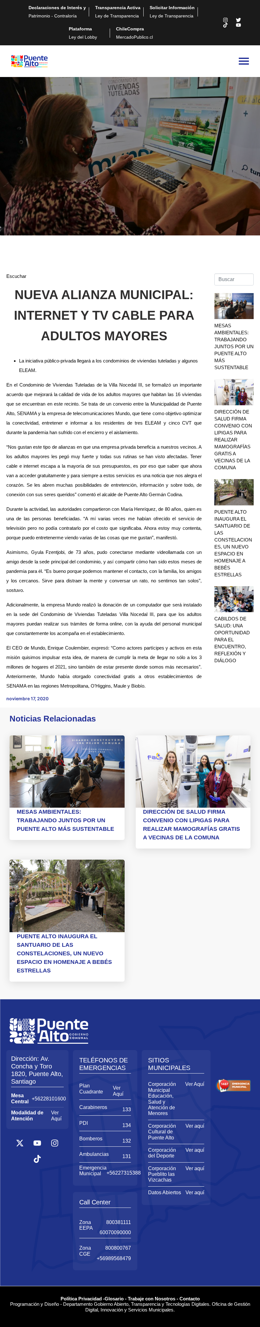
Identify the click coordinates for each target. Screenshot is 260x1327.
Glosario (114, 1298)
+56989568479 (114, 1258)
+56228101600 (49, 1098)
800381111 (118, 1222)
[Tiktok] (225, 25)
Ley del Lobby (83, 33)
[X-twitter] (20, 1143)
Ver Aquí (56, 1115)
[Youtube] (238, 25)
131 (126, 1156)
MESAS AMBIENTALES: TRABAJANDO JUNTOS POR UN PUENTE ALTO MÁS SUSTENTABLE (234, 346)
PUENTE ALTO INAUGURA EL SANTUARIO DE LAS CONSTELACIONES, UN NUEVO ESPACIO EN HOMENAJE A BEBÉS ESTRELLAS (64, 953)
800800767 (118, 1248)
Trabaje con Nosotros (151, 1298)
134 (126, 1125)
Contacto (189, 1298)
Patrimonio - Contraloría (57, 11)
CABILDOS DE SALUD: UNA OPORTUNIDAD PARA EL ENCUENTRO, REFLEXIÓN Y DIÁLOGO (232, 639)
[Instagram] (225, 19)
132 (126, 1141)
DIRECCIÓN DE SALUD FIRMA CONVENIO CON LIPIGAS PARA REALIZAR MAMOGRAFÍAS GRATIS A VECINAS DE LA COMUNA (233, 439)
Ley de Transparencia (117, 11)
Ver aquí (194, 1126)
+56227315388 (124, 1173)
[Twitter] (238, 19)
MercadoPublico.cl (134, 33)
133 (126, 1109)
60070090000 (115, 1232)
